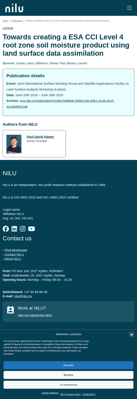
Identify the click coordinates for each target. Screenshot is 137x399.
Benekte (68, 374)
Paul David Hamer (40, 137)
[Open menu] (129, 8)
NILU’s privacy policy (70, 394)
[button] (131, 334)
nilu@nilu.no (23, 296)
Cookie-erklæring (50, 393)
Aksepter (68, 365)
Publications (17, 21)
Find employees (16, 250)
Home (6, 21)
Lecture (8, 28)
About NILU (12, 259)
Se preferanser (68, 384)
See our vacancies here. (35, 315)
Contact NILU (88, 394)
